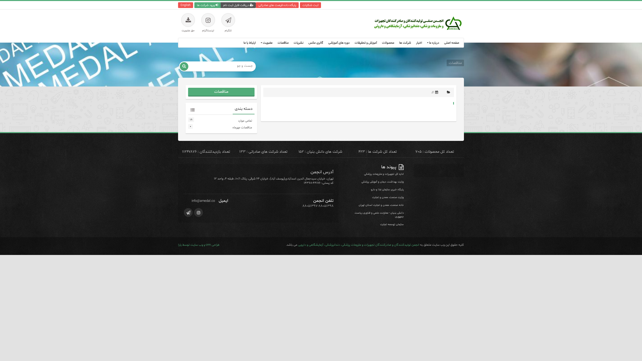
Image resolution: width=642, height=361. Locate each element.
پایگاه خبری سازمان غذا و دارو (387, 190)
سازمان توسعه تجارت (392, 224)
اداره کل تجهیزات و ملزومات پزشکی (384, 174)
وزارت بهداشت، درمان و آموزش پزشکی (382, 182)
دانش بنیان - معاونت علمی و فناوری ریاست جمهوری (379, 215)
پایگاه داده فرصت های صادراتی (277, 5)
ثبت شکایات (310, 5)
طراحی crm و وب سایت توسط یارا (198, 245)
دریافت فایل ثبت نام (236, 5)
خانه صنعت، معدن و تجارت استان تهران (381, 205)
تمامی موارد (245, 121)
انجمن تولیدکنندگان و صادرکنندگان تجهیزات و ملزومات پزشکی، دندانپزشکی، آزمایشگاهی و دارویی (358, 245)
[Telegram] (188, 212)
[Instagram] (198, 212)
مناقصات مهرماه (242, 127)
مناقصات (221, 92)
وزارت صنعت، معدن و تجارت (388, 197)
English (186, 5)
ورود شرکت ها (206, 5)
